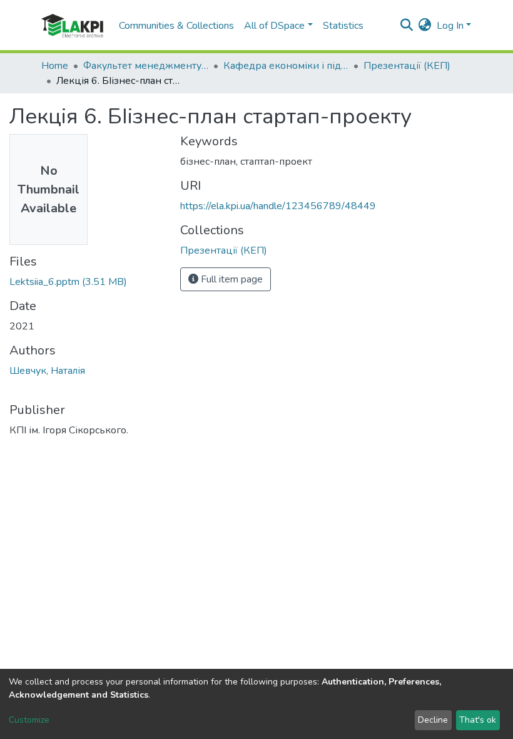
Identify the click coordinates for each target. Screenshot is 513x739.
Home (54, 66)
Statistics (343, 26)
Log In (450, 26)
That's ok (477, 720)
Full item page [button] (230, 279)
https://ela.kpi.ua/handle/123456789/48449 (278, 206)
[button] (425, 25)
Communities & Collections (176, 26)
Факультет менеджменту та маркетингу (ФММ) (145, 66)
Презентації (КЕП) (406, 66)
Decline (433, 720)
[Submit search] (407, 25)
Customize (29, 720)
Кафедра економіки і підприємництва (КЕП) (285, 66)
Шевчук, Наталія (47, 371)
